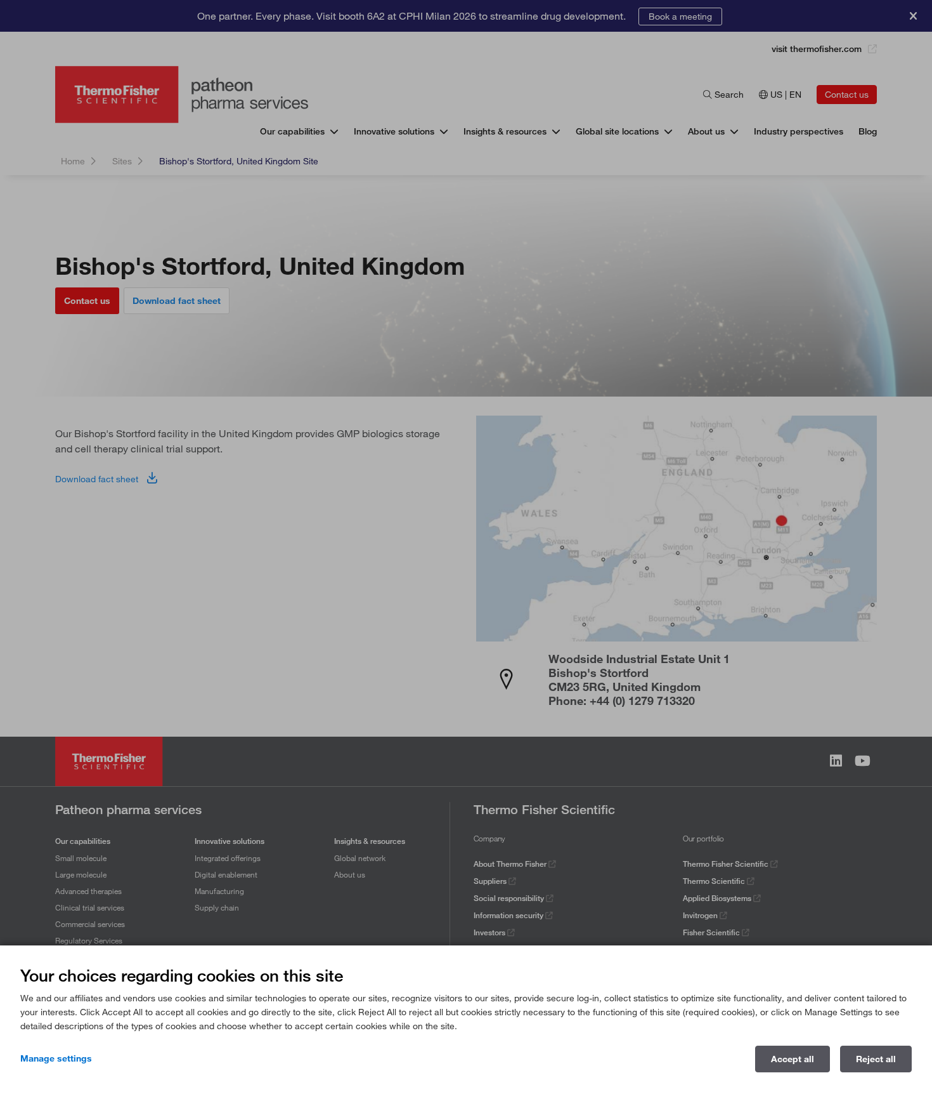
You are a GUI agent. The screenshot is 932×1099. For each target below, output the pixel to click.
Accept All (792, 1059)
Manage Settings (56, 1058)
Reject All (876, 1059)
